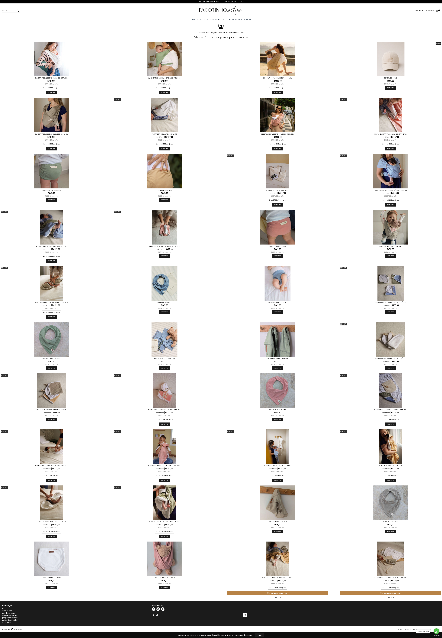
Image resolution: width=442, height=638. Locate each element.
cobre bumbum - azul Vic (277, 302)
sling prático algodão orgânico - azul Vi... (391, 190)
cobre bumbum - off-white (51, 578)
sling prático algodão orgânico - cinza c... (51, 134)
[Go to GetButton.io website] (436, 635)
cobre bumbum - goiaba (277, 246)
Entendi (259, 635)
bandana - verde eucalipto (51, 358)
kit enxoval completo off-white (277, 190)
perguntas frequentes (10, 618)
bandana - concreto (390, 522)
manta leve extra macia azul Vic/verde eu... (51, 246)
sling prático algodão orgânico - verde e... (164, 78)
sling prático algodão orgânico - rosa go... (277, 134)
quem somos (7, 611)
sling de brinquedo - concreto (390, 246)
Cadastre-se (419, 11)
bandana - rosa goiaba (277, 410)
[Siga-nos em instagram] (153, 609)
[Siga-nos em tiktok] (158, 609)
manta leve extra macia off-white (164, 134)
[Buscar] (17, 11)
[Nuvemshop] (12, 630)
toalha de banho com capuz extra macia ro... (164, 466)
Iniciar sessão (429, 11)
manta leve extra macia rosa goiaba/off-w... (390, 134)
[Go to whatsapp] (436, 631)
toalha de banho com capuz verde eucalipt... (164, 522)
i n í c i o (194, 20)
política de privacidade (10, 620)
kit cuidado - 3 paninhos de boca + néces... (164, 246)
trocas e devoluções (9, 615)
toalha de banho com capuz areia (390, 466)
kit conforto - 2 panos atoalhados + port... (164, 410)
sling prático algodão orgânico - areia (277, 78)
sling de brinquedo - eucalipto (277, 358)
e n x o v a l (215, 20)
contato (5, 608)
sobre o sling (6, 622)
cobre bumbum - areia (164, 190)
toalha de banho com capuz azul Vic (277, 466)
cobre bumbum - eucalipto (51, 190)
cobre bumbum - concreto (277, 522)
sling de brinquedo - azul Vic (164, 358)
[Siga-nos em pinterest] (162, 609)
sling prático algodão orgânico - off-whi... (51, 78)
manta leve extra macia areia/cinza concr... (278, 578)
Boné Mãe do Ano (390, 78)
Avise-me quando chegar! (279, 593)
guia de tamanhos (8, 613)
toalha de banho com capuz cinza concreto (51, 302)
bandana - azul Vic (164, 302)
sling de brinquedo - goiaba (164, 578)
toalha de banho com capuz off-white (51, 522)
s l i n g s (204, 20)
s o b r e (247, 20)
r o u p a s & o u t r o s (232, 20)
